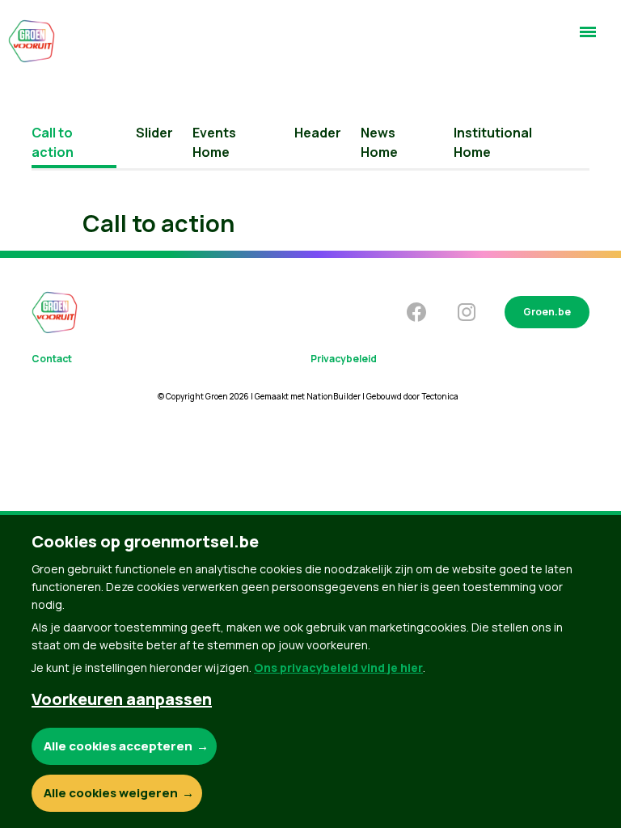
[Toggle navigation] (588, 39)
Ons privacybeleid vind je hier (338, 667)
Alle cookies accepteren (118, 745)
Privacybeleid (343, 358)
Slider (154, 133)
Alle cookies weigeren (111, 792)
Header (317, 133)
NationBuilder (333, 396)
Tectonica (439, 396)
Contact (52, 358)
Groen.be (547, 312)
